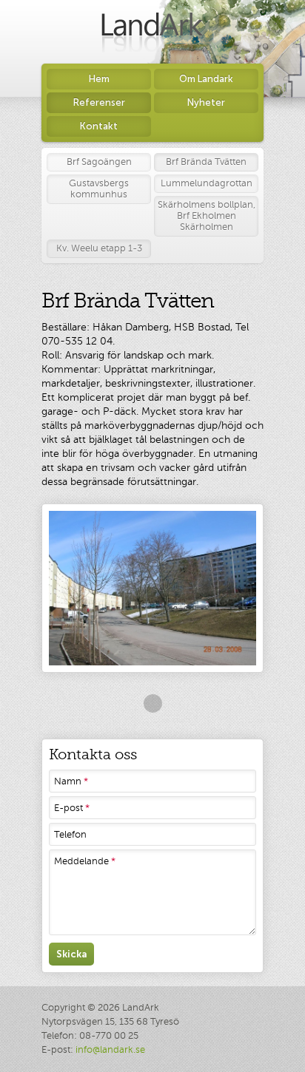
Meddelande (84, 861)
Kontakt (99, 126)
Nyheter (206, 102)
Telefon (70, 835)
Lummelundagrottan (206, 183)
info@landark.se (110, 1050)
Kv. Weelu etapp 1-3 (99, 248)
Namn (71, 781)
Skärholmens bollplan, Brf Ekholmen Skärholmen (206, 216)
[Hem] (152, 31)
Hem (99, 78)
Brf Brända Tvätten (206, 162)
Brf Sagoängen (99, 162)
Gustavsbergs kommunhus (99, 189)
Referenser (99, 102)
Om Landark (206, 78)
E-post (72, 808)
